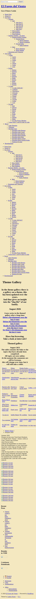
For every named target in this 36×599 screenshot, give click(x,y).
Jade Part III (19, 26)
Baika (14, 78)
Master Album (9, 431)
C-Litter (10, 86)
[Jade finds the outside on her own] (7, 466)
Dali (13, 106)
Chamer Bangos (22, 395)
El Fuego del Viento (13, 6)
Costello (14, 94)
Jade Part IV (19, 24)
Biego (14, 73)
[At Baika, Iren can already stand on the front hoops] (7, 482)
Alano (14, 58)
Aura (13, 66)
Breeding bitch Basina (18, 133)
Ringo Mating (20, 50)
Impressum (8, 581)
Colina (14, 101)
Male (13, 47)
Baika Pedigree (24, 45)
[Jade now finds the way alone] (7, 474)
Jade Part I (19, 29)
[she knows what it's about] (7, 484)
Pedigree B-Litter (17, 142)
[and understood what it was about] (7, 476)
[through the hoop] (7, 472)
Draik (14, 114)
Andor (14, 60)
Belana (14, 83)
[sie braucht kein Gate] (7, 492)
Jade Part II (19, 27)
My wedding (23, 415)
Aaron (14, 57)
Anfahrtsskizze (9, 584)
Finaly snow (14, 409)
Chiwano (15, 93)
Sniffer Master (15, 415)
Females (10, 19)
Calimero (15, 89)
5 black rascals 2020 (23, 387)
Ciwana (14, 99)
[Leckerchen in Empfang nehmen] (7, 500)
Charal (14, 98)
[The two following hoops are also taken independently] (7, 479)
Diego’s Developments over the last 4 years (15, 318)
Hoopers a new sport (14, 387)
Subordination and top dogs (15, 378)
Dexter (14, 109)
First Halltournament (9, 546)
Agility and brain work (5, 409)
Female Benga (20, 39)
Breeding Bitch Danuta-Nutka (21, 140)
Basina (14, 80)
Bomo (14, 75)
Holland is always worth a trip (6, 395)
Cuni (13, 102)
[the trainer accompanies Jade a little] (7, 464)
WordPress (30, 593)
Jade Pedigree (16, 32)
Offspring (11, 127)
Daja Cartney (16, 31)
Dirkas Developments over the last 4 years (15, 322)
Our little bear (24, 400)
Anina (14, 65)
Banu (13, 81)
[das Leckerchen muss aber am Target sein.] (7, 495)
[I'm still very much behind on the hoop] (7, 463)
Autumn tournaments (8, 532)
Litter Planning (12, 125)
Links (6, 582)
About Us (8, 16)
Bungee (14, 76)
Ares (13, 62)
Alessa (14, 63)
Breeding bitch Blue (18, 137)
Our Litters (8, 53)
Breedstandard (9, 143)
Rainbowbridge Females (19, 37)
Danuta (14, 117)
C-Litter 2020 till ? (17, 88)
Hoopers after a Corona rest (6, 387)
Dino (13, 112)
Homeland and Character (15, 52)
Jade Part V (19, 22)
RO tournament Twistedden (14, 395)
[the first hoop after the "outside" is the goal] (7, 471)
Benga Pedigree (24, 40)
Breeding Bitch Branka (19, 135)
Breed (6, 124)
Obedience (14, 400)
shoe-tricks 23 (24, 378)
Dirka (14, 119)
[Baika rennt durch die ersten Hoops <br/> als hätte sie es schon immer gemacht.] (7, 490)
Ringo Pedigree (20, 48)
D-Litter (10, 104)
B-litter (10, 68)
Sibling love (14, 405)
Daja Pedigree (16, 34)
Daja (13, 116)
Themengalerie (12, 590)
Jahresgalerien (12, 589)
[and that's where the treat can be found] (7, 489)
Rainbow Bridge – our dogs (16, 35)
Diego (14, 111)
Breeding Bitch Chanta (19, 138)
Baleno (14, 70)
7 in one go (5, 415)
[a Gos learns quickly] (7, 481)
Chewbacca (15, 91)
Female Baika (20, 44)
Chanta (14, 96)
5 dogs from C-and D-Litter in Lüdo (19, 122)
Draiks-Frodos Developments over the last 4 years (14, 327)
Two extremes (6, 420)
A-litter (10, 55)
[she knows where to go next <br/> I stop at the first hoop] (7, 468)
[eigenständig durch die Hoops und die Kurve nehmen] (7, 499)
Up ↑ (19, 596)
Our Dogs (8, 17)
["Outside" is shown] (7, 487)
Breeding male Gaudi (18, 132)
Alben (6, 587)
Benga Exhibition (25, 42)
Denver (14, 107)
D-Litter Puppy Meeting (19, 120)
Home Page (8, 14)
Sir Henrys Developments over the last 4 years (15, 331)
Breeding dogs (12, 129)
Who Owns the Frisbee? (5, 405)
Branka (14, 84)
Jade (13, 21)
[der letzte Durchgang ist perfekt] (7, 497)
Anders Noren (11, 596)
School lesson (24, 425)
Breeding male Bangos (18, 130)
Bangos (14, 71)
